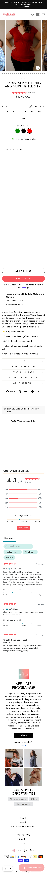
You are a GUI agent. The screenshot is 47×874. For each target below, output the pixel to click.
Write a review (23, 527)
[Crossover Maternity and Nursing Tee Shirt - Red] (9, 260)
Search (23, 818)
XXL (39, 111)
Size (23, 106)
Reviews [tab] (9, 538)
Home (22, 78)
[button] (23, 489)
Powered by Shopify (23, 872)
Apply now (23, 735)
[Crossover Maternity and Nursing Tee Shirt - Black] (6, 260)
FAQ (23, 830)
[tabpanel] (23, 600)
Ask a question (23, 383)
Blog (23, 843)
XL (32, 111)
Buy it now (23, 278)
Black (23, 130)
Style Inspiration (23, 366)
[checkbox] (9, 557)
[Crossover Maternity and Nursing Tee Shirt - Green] (4, 260)
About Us (23, 822)
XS (7, 111)
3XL (23, 118)
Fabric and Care (23, 372)
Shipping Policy (23, 834)
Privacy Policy (23, 839)
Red (29, 130)
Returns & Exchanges (23, 377)
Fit (23, 361)
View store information (14, 304)
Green (17, 130)
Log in (23, 745)
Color (23, 126)
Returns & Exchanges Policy (23, 826)
